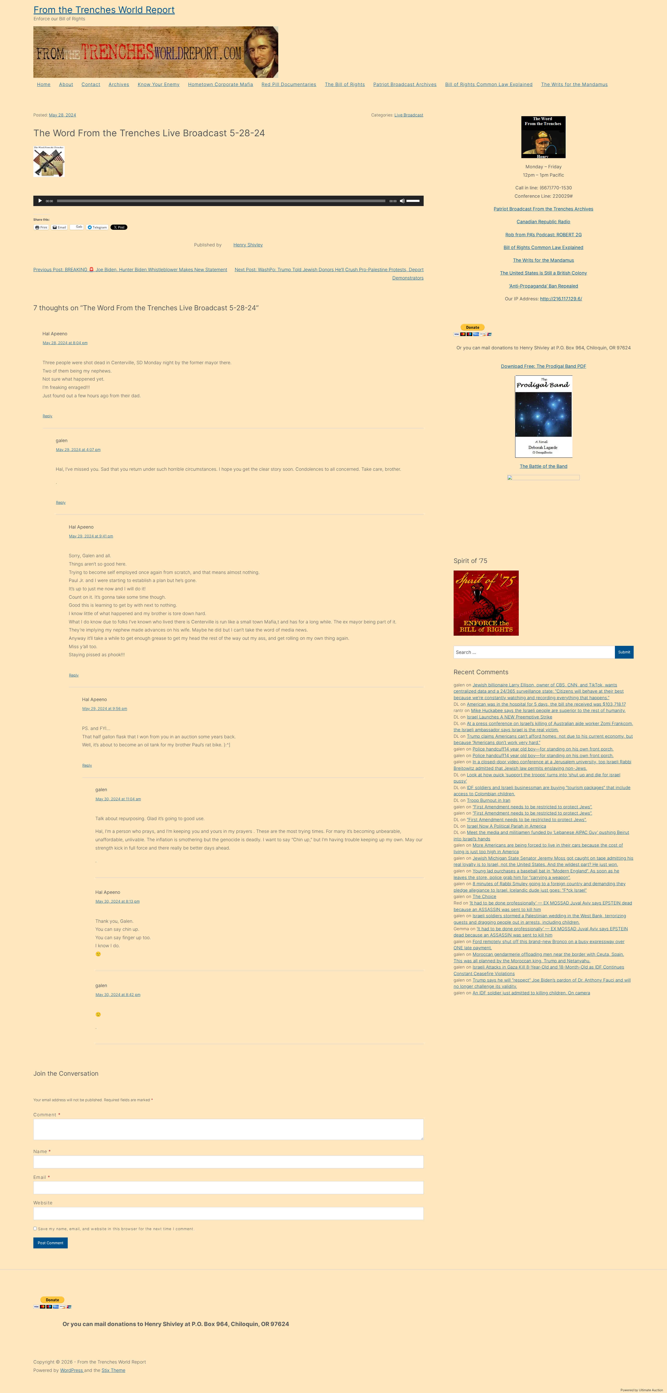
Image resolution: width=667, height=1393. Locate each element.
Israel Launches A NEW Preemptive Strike (509, 717)
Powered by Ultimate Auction (642, 1390)
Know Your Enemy (159, 84)
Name (40, 1151)
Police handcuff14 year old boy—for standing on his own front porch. (543, 749)
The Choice (484, 896)
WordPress (72, 1370)
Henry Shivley (248, 244)
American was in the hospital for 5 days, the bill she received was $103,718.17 (546, 704)
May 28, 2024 (62, 115)
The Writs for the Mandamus (574, 84)
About (66, 84)
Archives (119, 84)
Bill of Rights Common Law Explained (489, 84)
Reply (47, 416)
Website (43, 1202)
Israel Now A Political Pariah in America (506, 826)
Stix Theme (113, 1370)
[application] (228, 201)
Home (44, 84)
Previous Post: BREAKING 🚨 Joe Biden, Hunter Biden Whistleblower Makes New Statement (130, 269)
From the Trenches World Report (104, 9)
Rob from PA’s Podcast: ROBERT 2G (543, 234)
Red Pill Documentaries (289, 84)
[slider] (413, 200)
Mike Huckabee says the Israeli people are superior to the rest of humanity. (548, 710)
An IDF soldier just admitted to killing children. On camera (531, 992)
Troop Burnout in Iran (488, 800)
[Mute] (402, 200)
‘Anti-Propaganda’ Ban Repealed (543, 286)
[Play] (40, 200)
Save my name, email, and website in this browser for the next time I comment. (116, 1229)
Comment (47, 1114)
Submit (624, 652)
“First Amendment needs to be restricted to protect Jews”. (532, 806)
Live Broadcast (408, 115)
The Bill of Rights (345, 84)
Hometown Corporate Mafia (220, 84)
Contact (91, 84)
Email (39, 1177)
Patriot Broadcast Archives (405, 84)
